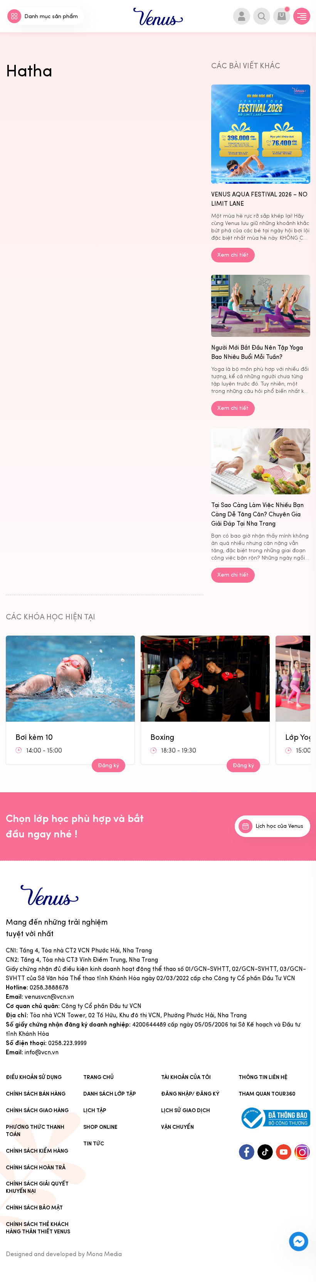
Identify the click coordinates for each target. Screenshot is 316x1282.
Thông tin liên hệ (263, 1077)
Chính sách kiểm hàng (37, 1151)
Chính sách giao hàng (37, 1110)
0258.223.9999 (67, 1043)
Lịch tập (94, 1110)
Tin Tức (93, 1143)
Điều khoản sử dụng (34, 1077)
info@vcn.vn (42, 1052)
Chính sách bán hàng (36, 1094)
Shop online (100, 1127)
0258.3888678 (49, 987)
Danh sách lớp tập (109, 1094)
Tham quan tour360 (267, 1094)
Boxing (162, 737)
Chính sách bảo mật (34, 1207)
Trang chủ (98, 1077)
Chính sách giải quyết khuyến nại (37, 1187)
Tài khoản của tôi (186, 1077)
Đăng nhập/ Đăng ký (190, 1094)
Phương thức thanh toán (35, 1130)
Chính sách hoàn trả (36, 1167)
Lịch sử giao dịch (185, 1110)
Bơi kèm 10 (34, 737)
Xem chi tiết (233, 255)
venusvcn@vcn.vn (49, 997)
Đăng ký (108, 765)
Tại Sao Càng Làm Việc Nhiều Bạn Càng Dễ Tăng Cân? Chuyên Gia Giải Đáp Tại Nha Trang (257, 514)
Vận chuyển (177, 1127)
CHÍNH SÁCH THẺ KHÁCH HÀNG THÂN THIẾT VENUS (38, 1228)
